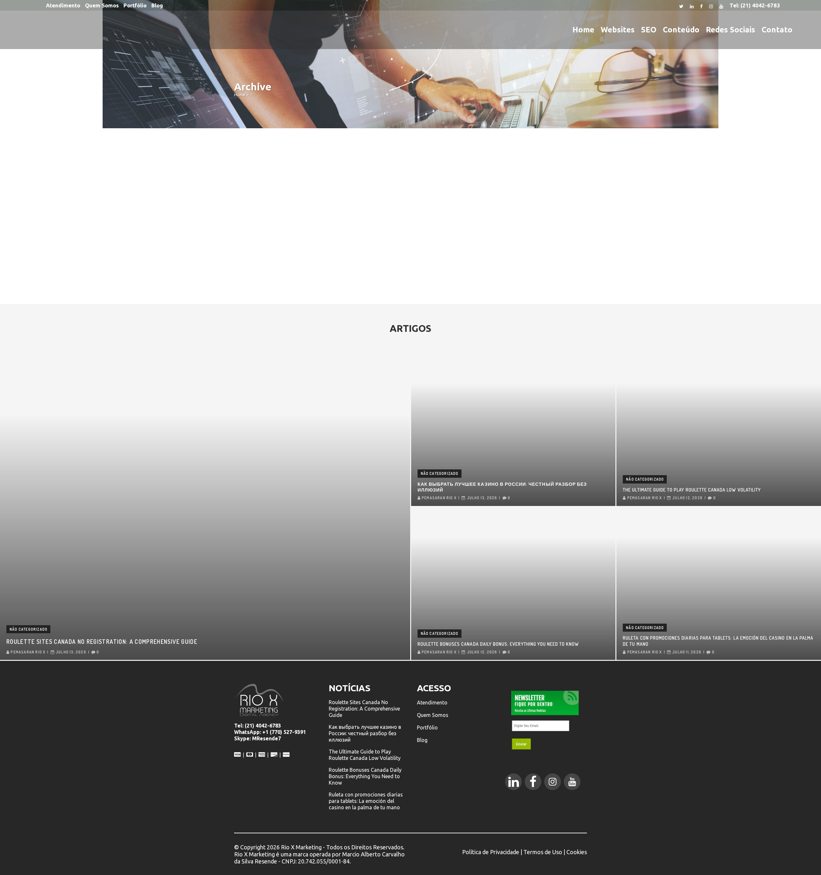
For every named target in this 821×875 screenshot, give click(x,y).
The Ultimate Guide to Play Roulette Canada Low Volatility (692, 489)
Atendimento (63, 5)
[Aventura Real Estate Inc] (289, 183)
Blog (157, 5)
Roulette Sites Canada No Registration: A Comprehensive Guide (101, 641)
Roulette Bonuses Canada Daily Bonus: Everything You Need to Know (498, 644)
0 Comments (285, 284)
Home (239, 94)
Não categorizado (28, 629)
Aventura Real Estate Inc (274, 229)
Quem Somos (102, 5)
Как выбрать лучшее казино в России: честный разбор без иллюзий (502, 486)
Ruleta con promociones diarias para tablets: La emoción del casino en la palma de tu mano (718, 640)
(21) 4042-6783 (760, 5)
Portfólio (135, 5)
